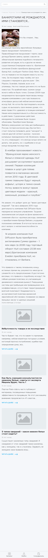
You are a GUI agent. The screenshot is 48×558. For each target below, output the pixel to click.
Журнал (12, 12)
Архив (18, 12)
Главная (5, 12)
